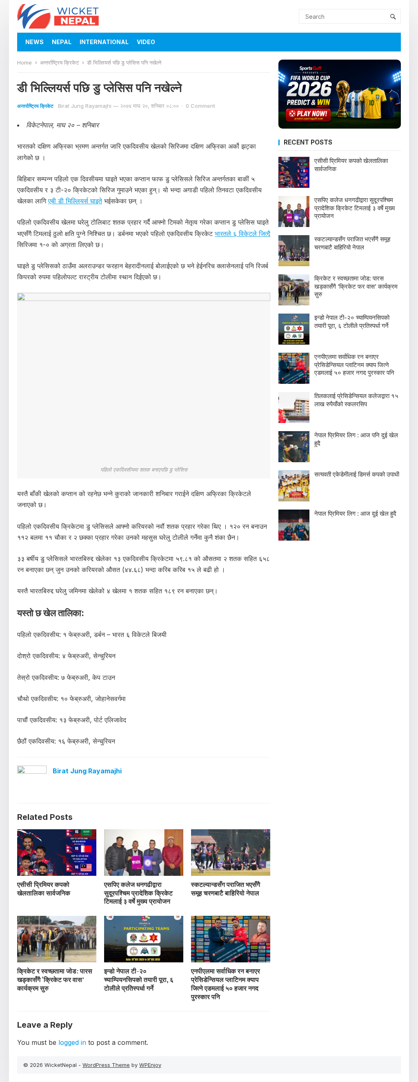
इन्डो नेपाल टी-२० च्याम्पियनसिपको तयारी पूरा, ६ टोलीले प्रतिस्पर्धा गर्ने (138, 979)
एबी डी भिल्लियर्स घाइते (75, 201)
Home (24, 62)
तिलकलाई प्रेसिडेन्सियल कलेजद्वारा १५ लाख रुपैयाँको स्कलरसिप (356, 400)
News (34, 41)
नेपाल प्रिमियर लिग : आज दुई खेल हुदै (355, 513)
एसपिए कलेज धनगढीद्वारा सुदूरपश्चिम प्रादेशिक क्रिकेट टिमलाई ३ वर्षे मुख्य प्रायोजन (138, 893)
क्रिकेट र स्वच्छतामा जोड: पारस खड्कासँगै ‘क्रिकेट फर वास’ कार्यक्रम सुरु (54, 979)
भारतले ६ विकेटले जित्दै (242, 233)
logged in (72, 1042)
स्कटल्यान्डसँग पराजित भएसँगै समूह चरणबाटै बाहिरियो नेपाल (225, 888)
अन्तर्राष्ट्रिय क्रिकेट (59, 62)
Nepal (61, 41)
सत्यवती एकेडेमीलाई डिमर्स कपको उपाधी (356, 474)
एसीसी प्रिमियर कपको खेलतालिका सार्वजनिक (43, 888)
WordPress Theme (106, 1065)
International (104, 41)
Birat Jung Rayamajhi (84, 105)
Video (146, 41)
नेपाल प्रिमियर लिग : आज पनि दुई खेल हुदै (356, 439)
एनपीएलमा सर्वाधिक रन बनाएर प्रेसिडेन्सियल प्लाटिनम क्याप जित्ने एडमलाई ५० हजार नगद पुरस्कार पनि (225, 983)
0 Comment (200, 105)
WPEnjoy (150, 1065)
